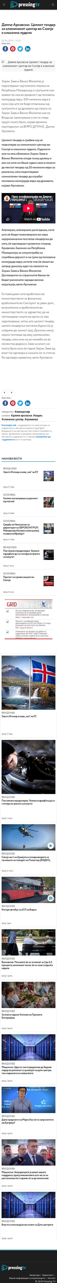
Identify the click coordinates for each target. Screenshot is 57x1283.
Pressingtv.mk (9, 425)
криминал (32, 419)
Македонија (23, 411)
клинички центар (13, 419)
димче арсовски (22, 415)
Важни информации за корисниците (27, 1278)
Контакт (51, 1278)
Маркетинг (47, 1275)
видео (38, 415)
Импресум (35, 1275)
